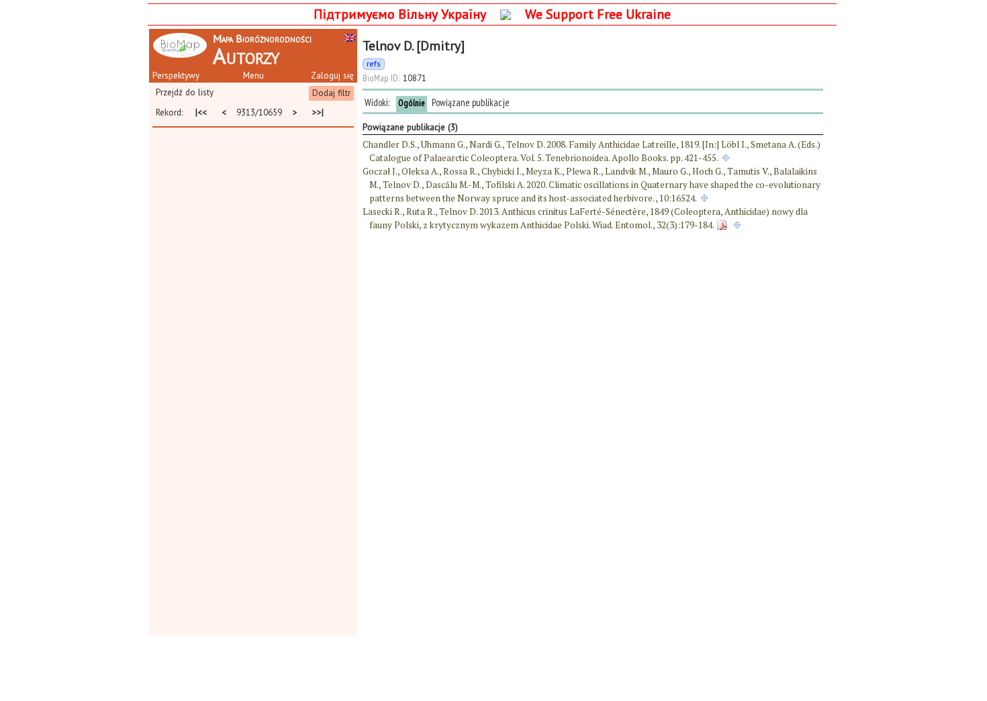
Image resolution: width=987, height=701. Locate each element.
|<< (201, 113)
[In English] (349, 37)
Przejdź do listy (185, 92)
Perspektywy (175, 75)
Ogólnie (411, 103)
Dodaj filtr (331, 93)
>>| (318, 113)
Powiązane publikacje (471, 102)
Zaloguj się (332, 75)
